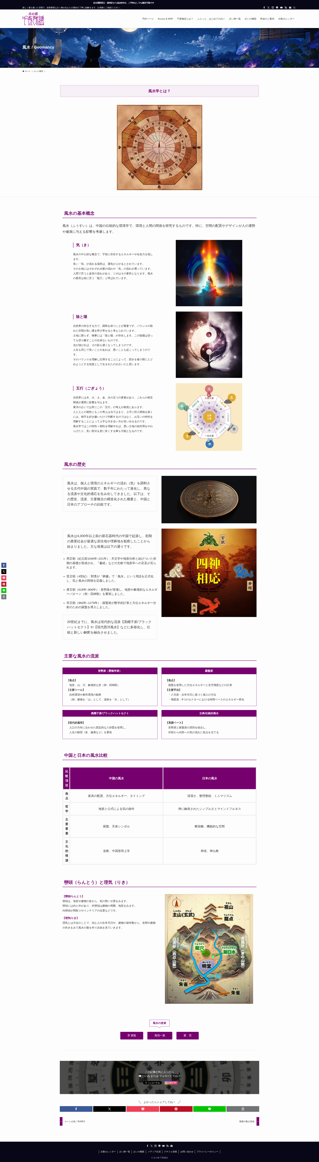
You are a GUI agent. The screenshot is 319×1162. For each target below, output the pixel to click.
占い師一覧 (124, 1151)
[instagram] (273, 7)
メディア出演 (154, 1151)
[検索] (294, 7)
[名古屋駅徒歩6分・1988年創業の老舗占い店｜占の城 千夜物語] (33, 18)
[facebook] (264, 7)
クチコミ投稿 (170, 1151)
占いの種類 (138, 1151)
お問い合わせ (186, 1151)
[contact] (290, 7)
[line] (277, 7)
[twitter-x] (268, 7)
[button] (76, 1109)
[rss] (286, 7)
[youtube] (281, 7)
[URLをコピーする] (242, 1109)
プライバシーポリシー (207, 1151)
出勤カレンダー (108, 1151)
